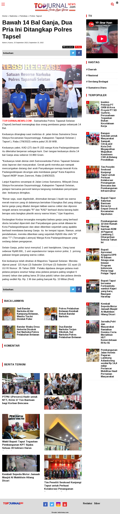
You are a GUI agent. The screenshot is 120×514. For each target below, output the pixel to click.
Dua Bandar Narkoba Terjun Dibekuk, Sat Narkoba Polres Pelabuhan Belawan (70, 332)
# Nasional (92, 75)
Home (4, 16)
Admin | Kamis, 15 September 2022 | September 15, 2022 (22, 42)
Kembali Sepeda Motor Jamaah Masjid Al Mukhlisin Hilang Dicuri (21, 477)
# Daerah (91, 69)
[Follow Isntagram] (58, 504)
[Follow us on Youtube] (64, 504)
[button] (117, 1)
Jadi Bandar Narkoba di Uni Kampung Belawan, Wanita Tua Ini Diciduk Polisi (27, 313)
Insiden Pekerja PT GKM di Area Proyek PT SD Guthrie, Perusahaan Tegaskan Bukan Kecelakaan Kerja (109, 114)
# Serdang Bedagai (97, 81)
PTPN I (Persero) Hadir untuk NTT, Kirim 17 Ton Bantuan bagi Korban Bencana (19, 400)
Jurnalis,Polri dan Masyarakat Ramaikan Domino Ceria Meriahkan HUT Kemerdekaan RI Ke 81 (109, 332)
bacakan (69, 47)
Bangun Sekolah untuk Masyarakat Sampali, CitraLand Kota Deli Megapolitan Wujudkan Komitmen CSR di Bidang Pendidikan (109, 146)
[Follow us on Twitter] (51, 504)
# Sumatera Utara (96, 87)
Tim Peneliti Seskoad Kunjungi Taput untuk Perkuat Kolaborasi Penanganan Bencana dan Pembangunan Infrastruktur (62, 489)
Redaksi (87, 503)
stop (79, 47)
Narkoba (13, 16)
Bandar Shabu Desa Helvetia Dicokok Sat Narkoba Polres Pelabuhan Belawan (28, 331)
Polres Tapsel (36, 16)
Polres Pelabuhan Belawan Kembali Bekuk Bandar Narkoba (69, 312)
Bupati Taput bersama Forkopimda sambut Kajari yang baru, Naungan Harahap (108, 288)
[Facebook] (79, 53)
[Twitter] (73, 53)
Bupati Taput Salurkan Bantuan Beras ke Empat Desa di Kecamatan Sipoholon (109, 206)
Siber (97, 503)
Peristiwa (23, 16)
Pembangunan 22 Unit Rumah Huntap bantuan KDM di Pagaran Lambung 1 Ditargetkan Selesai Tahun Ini (109, 232)
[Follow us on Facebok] (45, 504)
